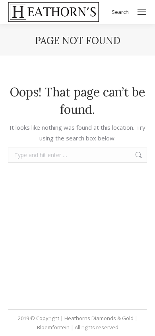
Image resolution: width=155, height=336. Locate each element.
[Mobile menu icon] (142, 12)
